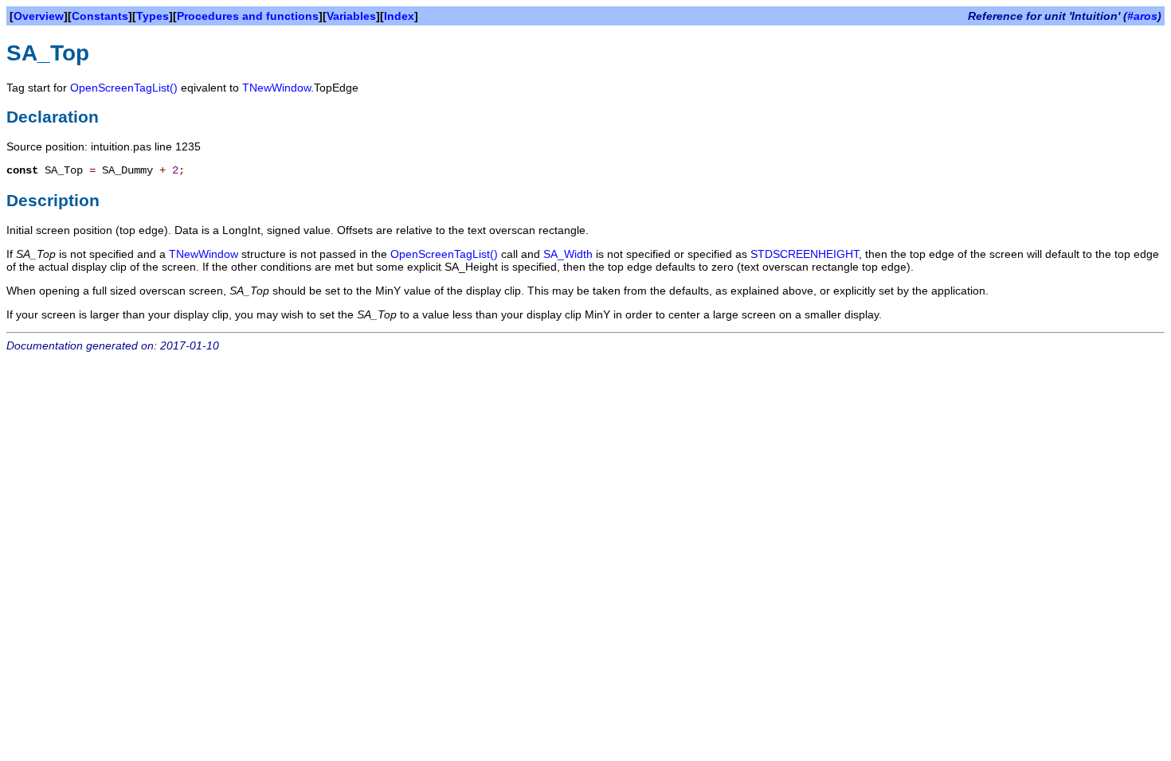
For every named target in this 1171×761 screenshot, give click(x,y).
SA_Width (568, 254)
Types (152, 16)
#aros (1142, 16)
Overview (39, 16)
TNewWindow (276, 87)
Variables (351, 16)
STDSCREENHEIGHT (804, 254)
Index (399, 16)
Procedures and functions (248, 16)
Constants (100, 16)
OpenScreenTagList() (124, 87)
